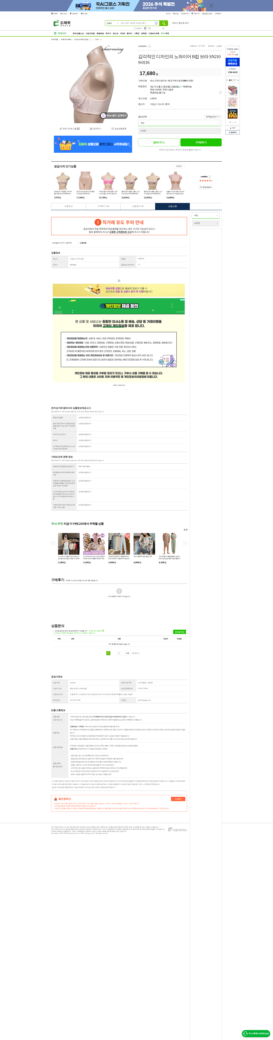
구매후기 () (103, 206)
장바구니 (197, 13)
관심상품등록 (120, 129)
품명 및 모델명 (58, 418)
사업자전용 (90, 33)
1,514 (218, 46)
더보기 (179, 166)
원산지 (55, 259)
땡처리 (129, 33)
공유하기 (97, 129)
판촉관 (144, 33)
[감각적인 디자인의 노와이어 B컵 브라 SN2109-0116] (93, 84)
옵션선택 (142, 116)
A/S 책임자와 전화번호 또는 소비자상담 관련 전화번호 (64, 447)
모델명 (123, 259)
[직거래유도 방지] (119, 226)
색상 (142, 123)
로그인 (168, 13)
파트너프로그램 (69, 129)
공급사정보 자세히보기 (209, 176)
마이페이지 (185, 13)
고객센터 (218, 13)
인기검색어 (138, 28)
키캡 (149, 28)
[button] (185, 543)
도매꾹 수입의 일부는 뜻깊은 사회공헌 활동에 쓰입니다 (180, 150)
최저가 (108, 33)
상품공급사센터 (207, 13)
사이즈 (143, 131)
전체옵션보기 (212, 117)
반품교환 (172, 206)
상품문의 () (138, 206)
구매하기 (201, 142)
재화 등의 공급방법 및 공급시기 (63, 466)
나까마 (64, 14)
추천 (165, 33)
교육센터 (75, 13)
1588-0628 (233, 72)
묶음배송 (100, 33)
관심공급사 (207, 187)
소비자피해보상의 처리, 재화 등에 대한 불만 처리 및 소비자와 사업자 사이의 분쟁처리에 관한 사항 (64, 495)
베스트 (115, 33)
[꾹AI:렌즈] (156, 23)
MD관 (122, 33)
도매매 (55, 13)
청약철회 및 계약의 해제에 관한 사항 (63, 473)
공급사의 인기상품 (65, 166)
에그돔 (85, 13)
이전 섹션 (227, 80)
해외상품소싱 (78, 33)
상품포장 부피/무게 (127, 265)
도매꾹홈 (54, 39)
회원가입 (176, 13)
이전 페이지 (233, 122)
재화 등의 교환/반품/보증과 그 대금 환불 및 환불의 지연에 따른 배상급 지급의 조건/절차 (64, 483)
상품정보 (68, 206)
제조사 (55, 265)
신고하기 (178, 799)
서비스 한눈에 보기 (180, 23)
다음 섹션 (238, 80)
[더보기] (234, 80)
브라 (97, 39)
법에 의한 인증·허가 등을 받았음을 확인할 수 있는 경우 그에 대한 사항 (64, 426)
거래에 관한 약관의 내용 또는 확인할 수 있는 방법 (64, 506)
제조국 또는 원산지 (59, 434)
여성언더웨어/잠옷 (81, 39)
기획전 (136, 33)
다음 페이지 (235, 122)
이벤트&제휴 (153, 33)
